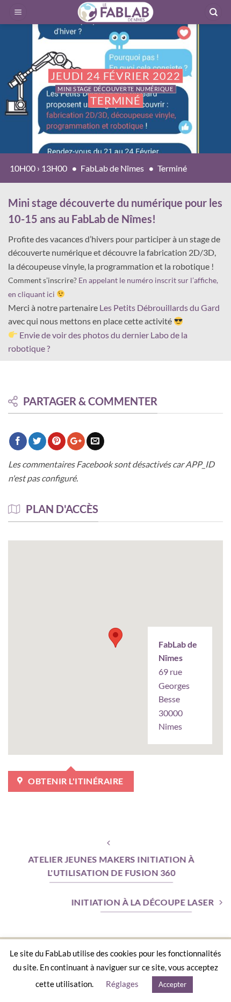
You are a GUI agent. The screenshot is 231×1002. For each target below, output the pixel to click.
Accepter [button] (172, 984)
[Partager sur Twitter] (37, 441)
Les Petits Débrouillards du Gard (159, 307)
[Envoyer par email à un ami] (95, 441)
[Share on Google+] (76, 441)
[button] (18, 12)
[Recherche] (213, 12)
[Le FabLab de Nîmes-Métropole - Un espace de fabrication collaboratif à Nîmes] (115, 12)
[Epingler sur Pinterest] (57, 441)
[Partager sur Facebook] (18, 441)
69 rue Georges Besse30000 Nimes (177, 685)
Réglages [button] (122, 984)
